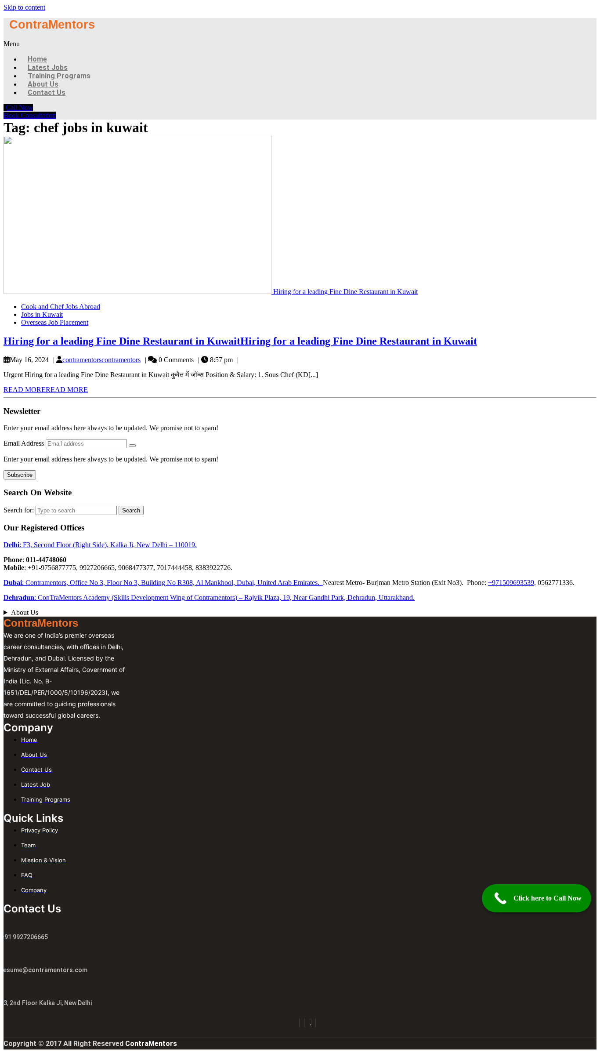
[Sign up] (132, 445)
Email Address (25, 443)
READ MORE (46, 389)
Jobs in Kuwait (42, 314)
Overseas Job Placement (54, 322)
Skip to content (24, 7)
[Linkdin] (315, 1023)
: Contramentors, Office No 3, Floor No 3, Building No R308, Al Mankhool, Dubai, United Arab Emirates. (163, 582)
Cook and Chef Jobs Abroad (60, 306)
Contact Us (46, 92)
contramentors (101, 359)
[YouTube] (310, 1023)
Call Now (19, 107)
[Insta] (299, 1023)
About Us (24, 612)
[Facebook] (304, 1023)
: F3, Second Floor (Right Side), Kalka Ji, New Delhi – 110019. (100, 544)
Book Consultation (30, 115)
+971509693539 (511, 582)
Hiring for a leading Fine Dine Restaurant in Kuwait (240, 341)
